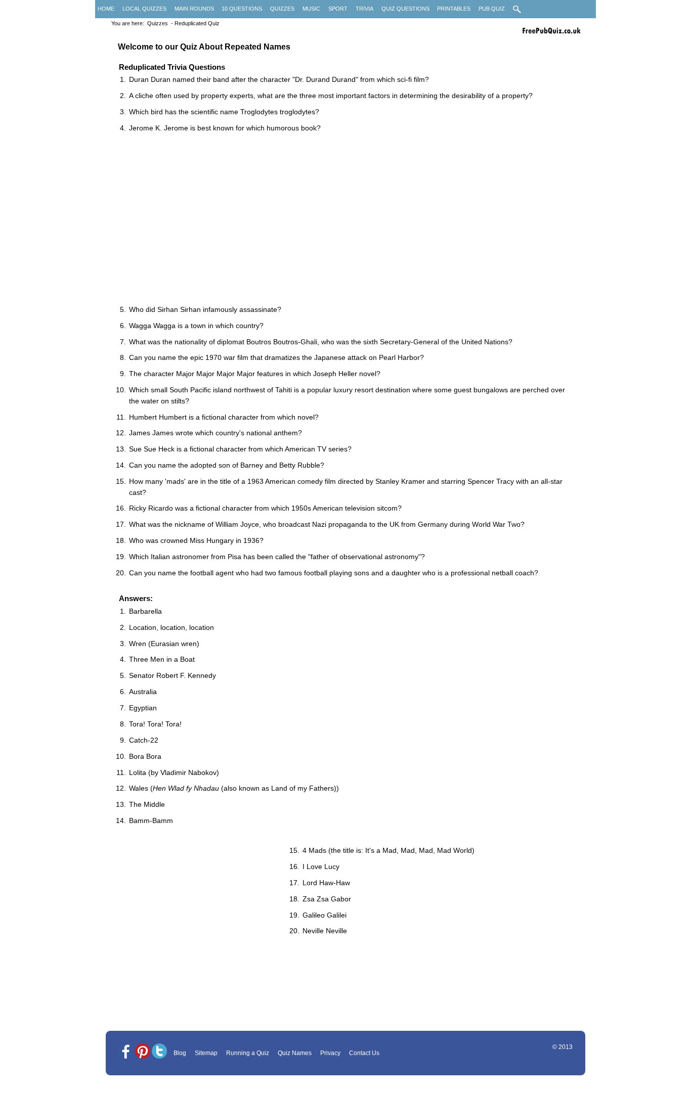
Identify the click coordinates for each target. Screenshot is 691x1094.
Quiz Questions (405, 9)
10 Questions (242, 9)
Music (311, 9)
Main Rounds (194, 9)
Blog (180, 1053)
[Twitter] (159, 1051)
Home (106, 9)
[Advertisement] (350, 220)
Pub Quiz (492, 9)
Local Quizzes (144, 9)
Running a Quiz (247, 1053)
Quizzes (282, 9)
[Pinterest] (142, 1051)
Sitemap (206, 1053)
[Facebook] (126, 1051)
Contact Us (364, 1053)
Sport (338, 9)
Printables (453, 9)
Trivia (364, 9)
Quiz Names (295, 1053)
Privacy (330, 1053)
